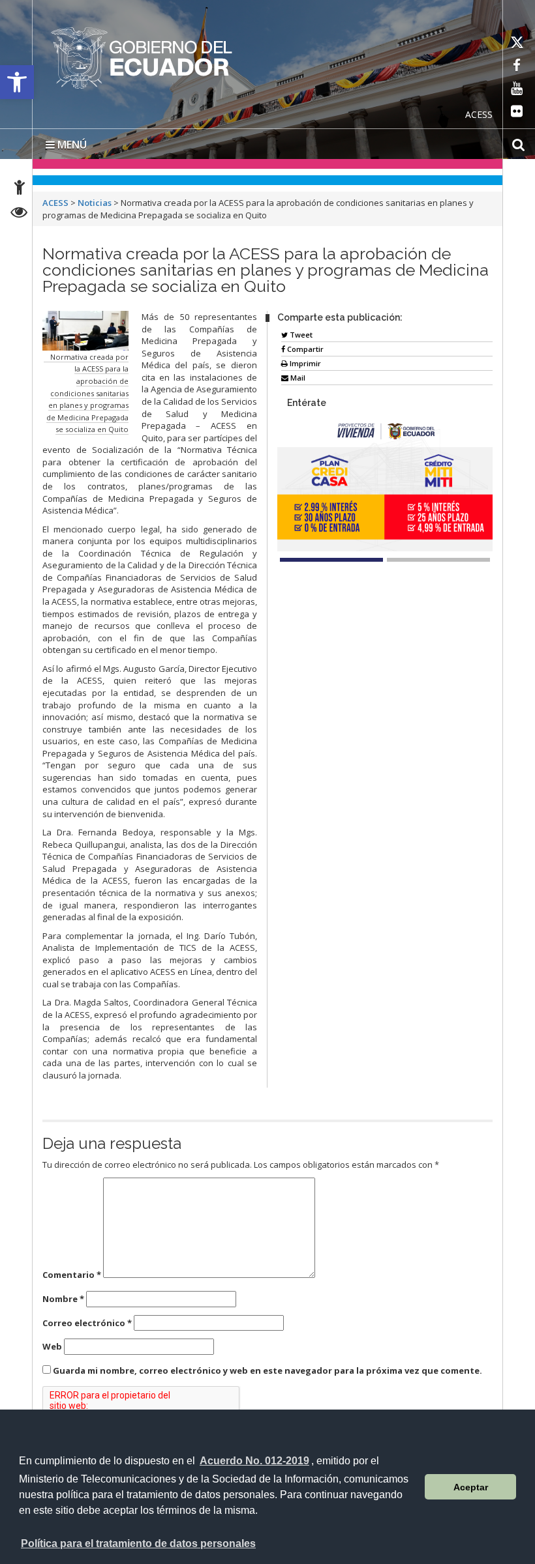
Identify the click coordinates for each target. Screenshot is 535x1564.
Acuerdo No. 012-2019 (254, 1460)
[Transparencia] (19, 214)
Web (52, 1346)
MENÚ (71, 145)
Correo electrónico (87, 1323)
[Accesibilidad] (19, 189)
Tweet (300, 335)
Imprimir (304, 363)
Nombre (63, 1299)
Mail (296, 378)
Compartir (304, 349)
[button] (17, 82)
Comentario (71, 1275)
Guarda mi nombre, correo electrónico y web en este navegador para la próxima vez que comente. (267, 1370)
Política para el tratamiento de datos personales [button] (138, 1543)
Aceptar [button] (470, 1487)
